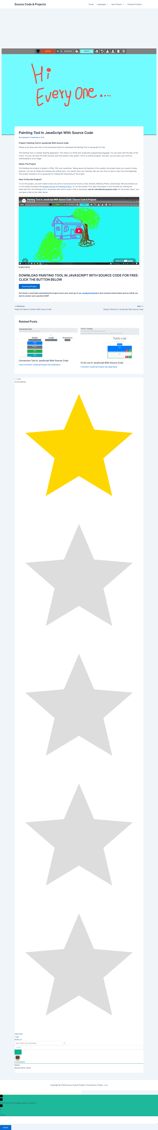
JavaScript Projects (40, 365)
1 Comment (84, 367)
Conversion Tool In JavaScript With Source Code (43, 360)
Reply (3, 1115)
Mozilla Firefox (66, 186)
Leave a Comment (25, 365)
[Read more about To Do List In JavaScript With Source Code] (109, 343)
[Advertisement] (79, 25)
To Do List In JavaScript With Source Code (101, 362)
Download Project (29, 286)
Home (91, 4)
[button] (107, 4)
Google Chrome (49, 186)
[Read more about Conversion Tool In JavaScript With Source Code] (48, 342)
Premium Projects (134, 4)
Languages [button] (101, 4)
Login (17, 1037)
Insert (5, 1127)
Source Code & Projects (30, 4)
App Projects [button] (116, 4)
